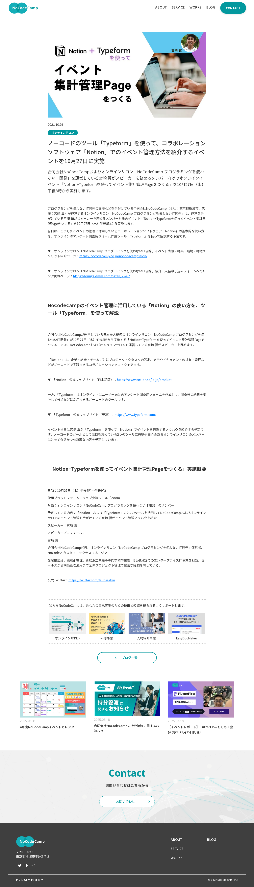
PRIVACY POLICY (29, 880)
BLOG (211, 839)
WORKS (177, 858)
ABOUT (177, 839)
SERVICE (177, 849)
